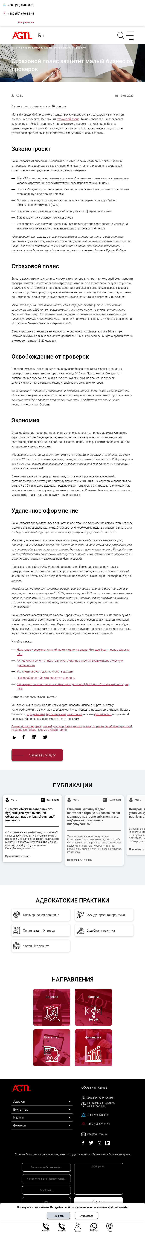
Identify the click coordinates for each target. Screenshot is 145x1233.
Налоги (18, 1117)
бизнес (16, 726)
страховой (125, 726)
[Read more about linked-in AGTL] (107, 1144)
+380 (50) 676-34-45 (21, 13)
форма (42, 729)
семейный (111, 726)
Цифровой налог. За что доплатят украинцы (46, 678)
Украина (16, 729)
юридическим (36, 714)
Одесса (109, 1097)
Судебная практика (100, 930)
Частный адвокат (36, 946)
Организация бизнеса (39, 930)
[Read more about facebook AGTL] (83, 1144)
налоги (77, 726)
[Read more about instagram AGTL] (99, 1144)
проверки (89, 726)
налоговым (74, 714)
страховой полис (68, 119)
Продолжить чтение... (18, 856)
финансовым (103, 714)
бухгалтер (27, 726)
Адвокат (19, 1101)
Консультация (26, 22)
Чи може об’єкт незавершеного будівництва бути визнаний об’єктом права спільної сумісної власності (29, 814)
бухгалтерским (56, 714)
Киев (101, 1097)
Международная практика (105, 915)
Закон (68, 726)
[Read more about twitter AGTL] (91, 1144)
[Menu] (129, 36)
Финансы (20, 1125)
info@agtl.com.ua (97, 1134)
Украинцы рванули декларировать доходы (45, 671)
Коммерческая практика (41, 915)
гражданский (43, 726)
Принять (59, 1215)
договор (58, 726)
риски (100, 726)
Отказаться (86, 1215)
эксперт (53, 729)
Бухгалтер (20, 1109)
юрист (63, 729)
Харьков (92, 1097)
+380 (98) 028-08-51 (21, 5)
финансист (30, 729)
